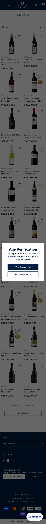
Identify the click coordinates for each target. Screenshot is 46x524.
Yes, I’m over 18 (23, 267)
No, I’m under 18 (23, 274)
